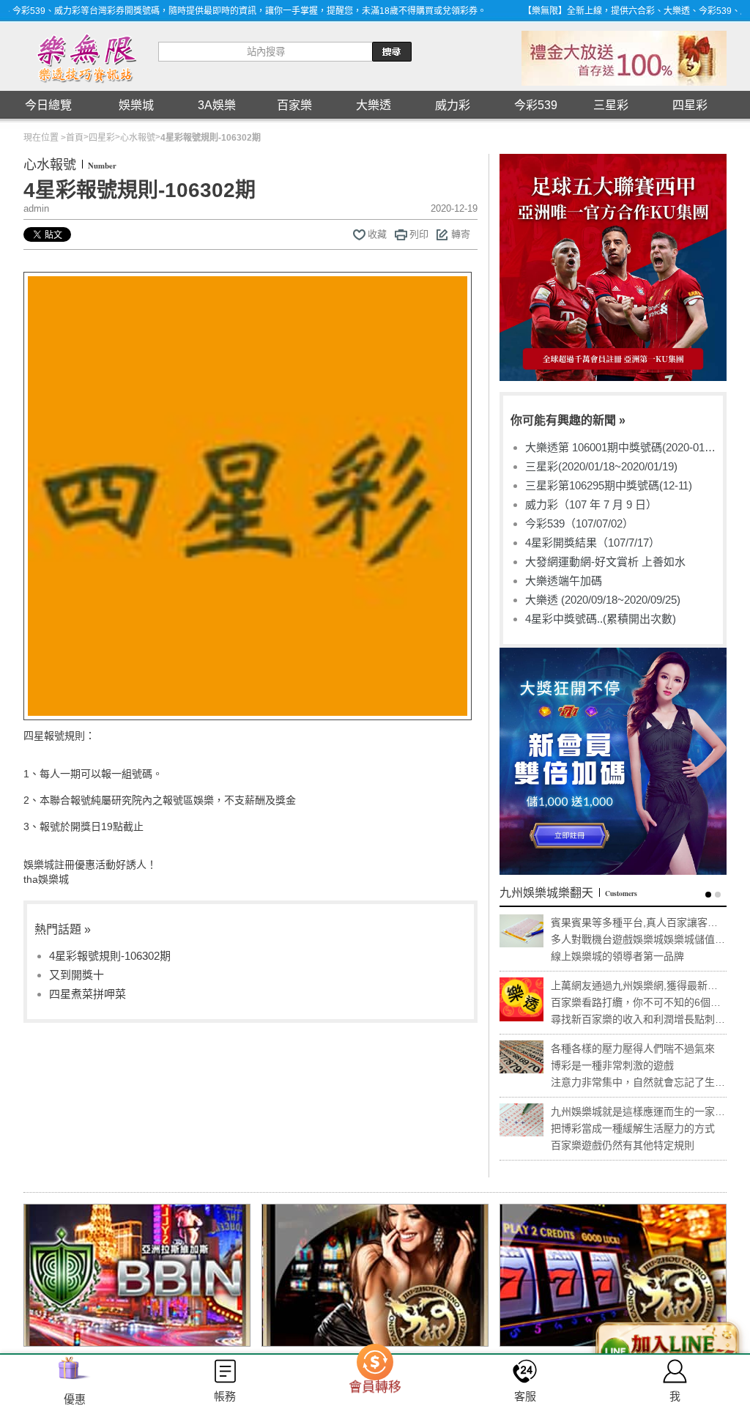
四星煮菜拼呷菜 (87, 994)
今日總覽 (48, 105)
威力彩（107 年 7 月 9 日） (591, 504)
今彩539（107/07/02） (579, 523)
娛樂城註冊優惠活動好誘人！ (90, 864)
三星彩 (610, 105)
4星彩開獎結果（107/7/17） (592, 542)
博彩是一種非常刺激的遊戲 (612, 1065)
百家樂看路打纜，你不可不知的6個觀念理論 (636, 1002)
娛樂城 (136, 105)
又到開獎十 (76, 975)
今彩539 (535, 105)
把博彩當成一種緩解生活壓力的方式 (633, 1128)
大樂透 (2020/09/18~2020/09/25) (602, 599)
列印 (418, 234)
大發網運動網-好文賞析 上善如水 (605, 561)
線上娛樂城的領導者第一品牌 (617, 956)
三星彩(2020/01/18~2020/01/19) (601, 466)
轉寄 (460, 234)
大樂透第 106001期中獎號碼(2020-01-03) (616, 447)
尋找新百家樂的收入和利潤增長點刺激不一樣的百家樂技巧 (638, 1019)
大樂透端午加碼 (563, 580)
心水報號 (137, 138)
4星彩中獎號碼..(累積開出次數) (600, 619)
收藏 (377, 234)
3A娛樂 (217, 105)
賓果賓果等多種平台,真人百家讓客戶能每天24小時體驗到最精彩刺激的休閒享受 (639, 923)
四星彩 (690, 105)
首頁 (74, 138)
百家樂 (294, 105)
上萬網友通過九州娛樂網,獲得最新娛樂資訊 (634, 986)
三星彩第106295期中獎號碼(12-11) (608, 485)
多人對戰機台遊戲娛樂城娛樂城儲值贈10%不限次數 (638, 939)
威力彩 (452, 105)
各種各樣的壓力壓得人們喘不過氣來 (633, 1048)
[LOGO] (85, 56)
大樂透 (373, 105)
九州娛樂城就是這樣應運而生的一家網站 (638, 1112)
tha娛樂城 (46, 879)
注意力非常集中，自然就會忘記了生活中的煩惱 (638, 1082)
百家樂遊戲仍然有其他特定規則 (622, 1145)
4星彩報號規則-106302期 (110, 956)
